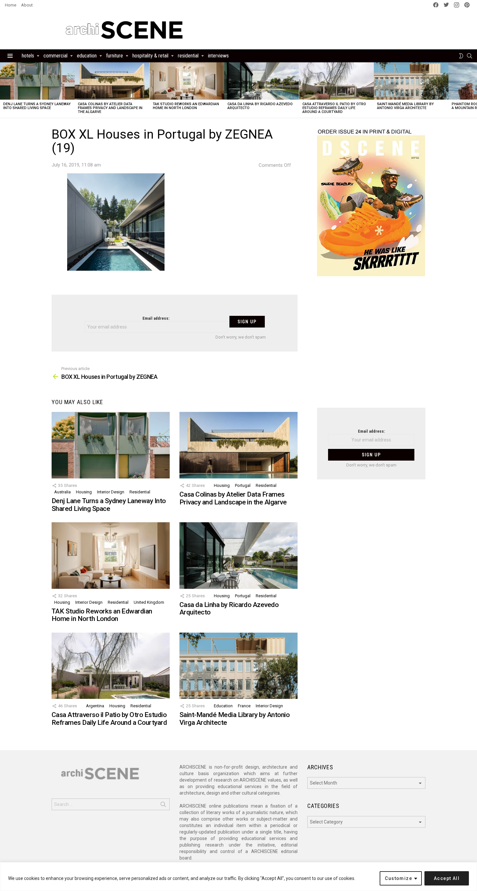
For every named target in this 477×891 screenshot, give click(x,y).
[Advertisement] (371, 346)
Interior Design (110, 491)
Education (87, 56)
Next (474, 90)
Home (10, 5)
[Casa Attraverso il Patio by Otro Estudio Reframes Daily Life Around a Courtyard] (336, 81)
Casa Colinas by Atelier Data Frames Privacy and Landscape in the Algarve (110, 108)
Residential (188, 56)
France (244, 705)
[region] (238, 876)
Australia (62, 491)
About (27, 5)
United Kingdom (149, 602)
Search (163, 805)
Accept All (446, 878)
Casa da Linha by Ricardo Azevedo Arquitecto (260, 106)
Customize (398, 878)
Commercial (55, 56)
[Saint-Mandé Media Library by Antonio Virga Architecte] (411, 81)
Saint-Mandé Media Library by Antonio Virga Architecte (405, 106)
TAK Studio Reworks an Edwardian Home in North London (186, 106)
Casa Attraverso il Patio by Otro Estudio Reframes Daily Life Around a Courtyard (334, 108)
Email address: (155, 318)
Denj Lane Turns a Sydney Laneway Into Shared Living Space (37, 106)
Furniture (114, 56)
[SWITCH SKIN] (461, 56)
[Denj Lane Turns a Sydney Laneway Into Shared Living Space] (37, 81)
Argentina (95, 705)
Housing (84, 491)
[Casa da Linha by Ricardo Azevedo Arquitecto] (261, 81)
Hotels (28, 56)
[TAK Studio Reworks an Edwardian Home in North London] (187, 81)
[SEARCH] (469, 56)
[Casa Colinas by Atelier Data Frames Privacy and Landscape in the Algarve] (112, 81)
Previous (3, 90)
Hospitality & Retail (150, 56)
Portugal (243, 485)
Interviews (218, 56)
